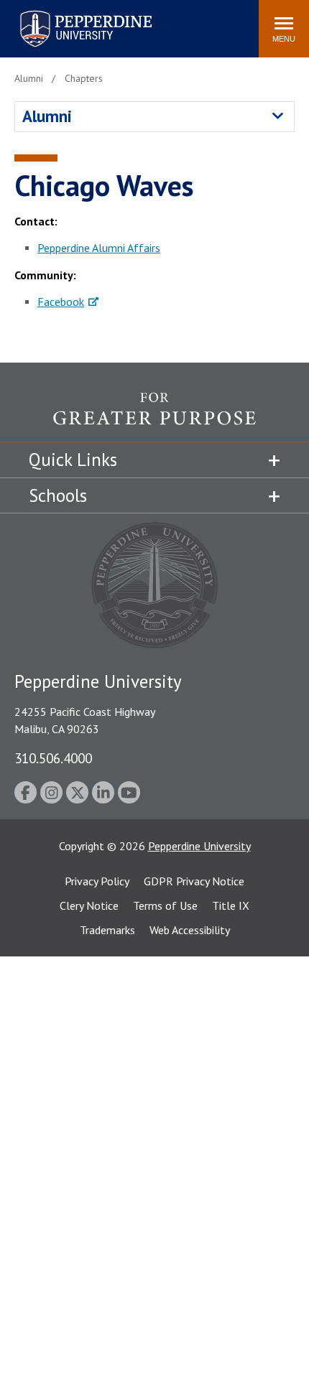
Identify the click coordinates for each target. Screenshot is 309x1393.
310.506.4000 (53, 758)
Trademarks (107, 930)
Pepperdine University (68, 13)
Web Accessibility (189, 930)
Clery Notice (89, 905)
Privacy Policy (97, 881)
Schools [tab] (58, 495)
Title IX (230, 905)
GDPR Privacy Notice (194, 881)
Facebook (60, 301)
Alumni (47, 116)
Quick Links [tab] (73, 459)
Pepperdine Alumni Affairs (98, 248)
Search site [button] (52, 21)
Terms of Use (165, 905)
